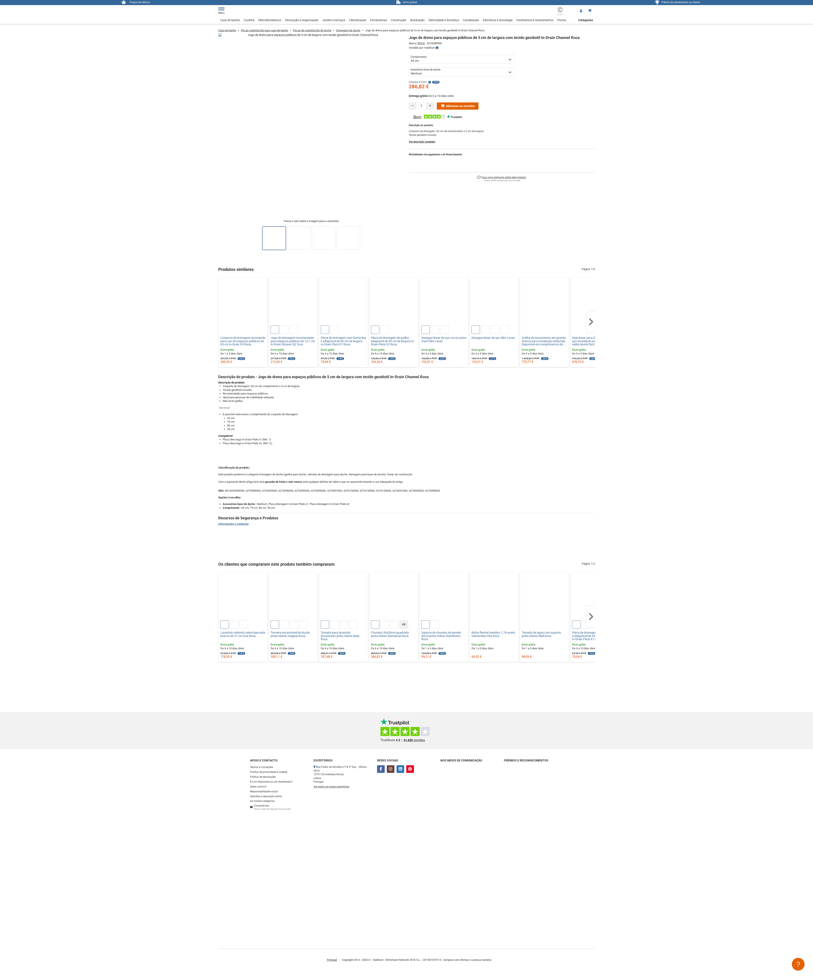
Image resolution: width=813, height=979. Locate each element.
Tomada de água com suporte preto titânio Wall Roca (541, 634)
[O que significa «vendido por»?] (437, 48)
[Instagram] (390, 769)
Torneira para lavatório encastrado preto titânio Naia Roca (340, 636)
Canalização (471, 20)
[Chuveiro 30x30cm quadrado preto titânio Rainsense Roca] (393, 596)
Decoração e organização (301, 20)
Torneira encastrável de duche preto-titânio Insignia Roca (290, 634)
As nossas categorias (262, 801)
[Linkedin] (400, 769)
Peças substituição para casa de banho (264, 30)
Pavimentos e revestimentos (534, 20)
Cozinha (249, 20)
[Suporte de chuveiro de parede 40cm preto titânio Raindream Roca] (444, 596)
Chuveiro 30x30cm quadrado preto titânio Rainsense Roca (390, 634)
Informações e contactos (233, 523)
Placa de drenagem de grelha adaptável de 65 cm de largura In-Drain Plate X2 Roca (393, 341)
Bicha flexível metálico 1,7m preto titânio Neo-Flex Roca (493, 634)
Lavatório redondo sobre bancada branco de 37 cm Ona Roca (242, 634)
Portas (561, 20)
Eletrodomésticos (269, 20)
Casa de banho (230, 20)
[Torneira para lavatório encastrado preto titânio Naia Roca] (343, 596)
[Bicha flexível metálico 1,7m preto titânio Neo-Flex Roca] (494, 596)
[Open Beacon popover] (798, 964)
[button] (591, 321)
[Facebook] (381, 769)
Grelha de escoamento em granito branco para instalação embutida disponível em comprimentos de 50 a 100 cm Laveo (544, 341)
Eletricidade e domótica (444, 20)
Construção (398, 20)
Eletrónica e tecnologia (498, 20)
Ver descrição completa (422, 141)
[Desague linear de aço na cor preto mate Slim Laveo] (444, 302)
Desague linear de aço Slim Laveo (493, 337)
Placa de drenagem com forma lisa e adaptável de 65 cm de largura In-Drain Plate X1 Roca (343, 341)
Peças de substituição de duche (312, 30)
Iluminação (417, 20)
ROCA (421, 43)
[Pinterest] (410, 769)
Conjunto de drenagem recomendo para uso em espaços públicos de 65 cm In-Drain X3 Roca (243, 341)
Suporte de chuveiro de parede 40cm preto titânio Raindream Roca (441, 636)
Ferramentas (378, 20)
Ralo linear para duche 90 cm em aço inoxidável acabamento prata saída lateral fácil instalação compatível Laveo (594, 341)
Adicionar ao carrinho (460, 106)
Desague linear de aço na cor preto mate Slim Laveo (443, 339)
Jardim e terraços (333, 20)
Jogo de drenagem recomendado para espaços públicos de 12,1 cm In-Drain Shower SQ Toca (293, 341)
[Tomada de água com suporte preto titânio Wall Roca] (544, 596)
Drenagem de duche (348, 30)
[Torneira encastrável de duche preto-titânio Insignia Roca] (293, 596)
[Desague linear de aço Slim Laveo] (494, 302)
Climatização (357, 20)
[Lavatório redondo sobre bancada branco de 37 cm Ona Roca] (243, 596)
